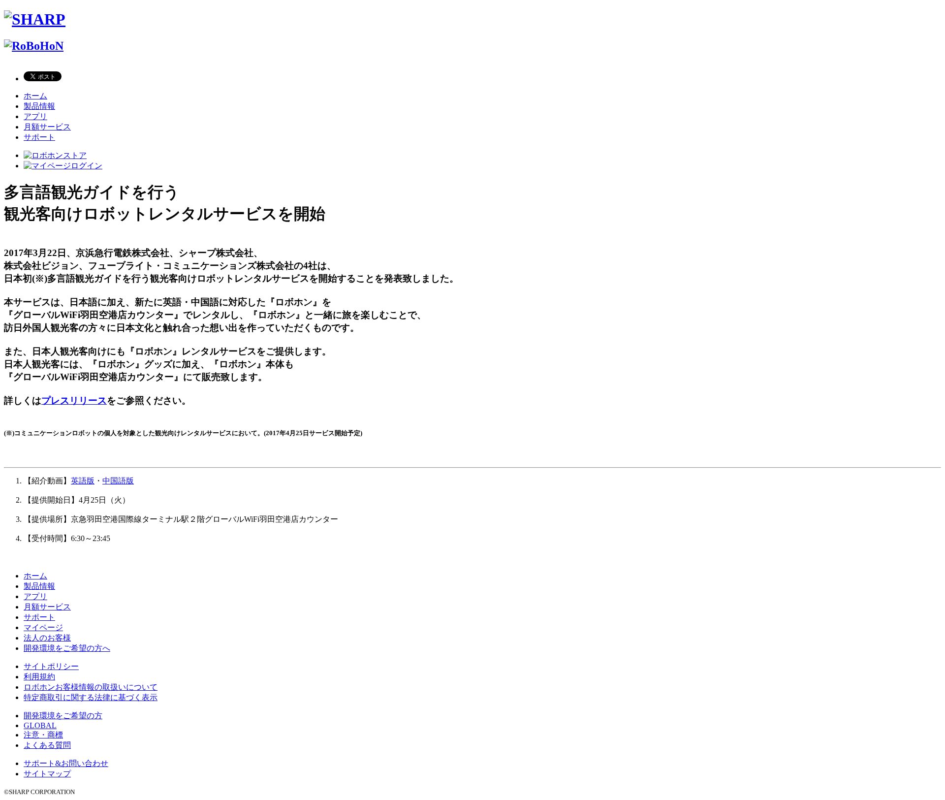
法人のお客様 (47, 638)
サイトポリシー (51, 666)
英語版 (82, 481)
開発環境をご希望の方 (63, 715)
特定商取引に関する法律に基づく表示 (91, 697)
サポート (39, 137)
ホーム (35, 96)
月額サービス (47, 127)
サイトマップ (47, 773)
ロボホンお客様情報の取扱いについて (91, 687)
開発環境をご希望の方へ (67, 648)
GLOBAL (40, 725)
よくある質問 (47, 745)
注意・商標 (43, 735)
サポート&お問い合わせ (66, 763)
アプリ (35, 116)
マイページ (43, 627)
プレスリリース (74, 400)
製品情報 (39, 106)
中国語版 (118, 481)
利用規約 (39, 676)
